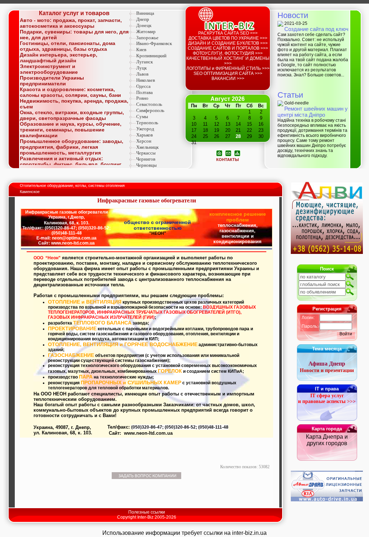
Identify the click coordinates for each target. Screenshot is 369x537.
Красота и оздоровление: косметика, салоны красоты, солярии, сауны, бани (70, 92)
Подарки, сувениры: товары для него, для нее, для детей (74, 34)
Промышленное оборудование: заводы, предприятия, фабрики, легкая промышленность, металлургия (71, 147)
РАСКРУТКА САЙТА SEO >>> (228, 33)
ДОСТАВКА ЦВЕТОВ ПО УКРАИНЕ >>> (227, 38)
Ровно (142, 98)
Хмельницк (147, 147)
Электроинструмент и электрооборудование (49, 69)
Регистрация (327, 309)
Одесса (143, 86)
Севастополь (149, 104)
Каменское (30, 191)
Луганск (144, 61)
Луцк (141, 68)
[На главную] (219, 153)
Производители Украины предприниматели (52, 80)
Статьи (290, 94)
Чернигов (145, 159)
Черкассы (146, 153)
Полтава (144, 92)
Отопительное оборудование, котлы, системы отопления (73, 185)
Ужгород (145, 128)
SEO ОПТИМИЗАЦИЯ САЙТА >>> (228, 73)
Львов (142, 74)
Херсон (143, 141)
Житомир (146, 31)
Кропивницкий (151, 55)
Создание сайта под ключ (316, 29)
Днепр (142, 19)
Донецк (143, 25)
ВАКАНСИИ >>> (228, 78)
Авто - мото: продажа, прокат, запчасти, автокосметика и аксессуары (71, 23)
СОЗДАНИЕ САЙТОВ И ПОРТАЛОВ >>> (228, 48)
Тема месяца (327, 349)
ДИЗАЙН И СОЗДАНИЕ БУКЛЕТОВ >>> (228, 43)
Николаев (145, 80)
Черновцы (146, 165)
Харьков (144, 135)
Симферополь (150, 110)
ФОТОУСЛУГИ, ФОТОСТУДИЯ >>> (228, 53)
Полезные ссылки (146, 512)
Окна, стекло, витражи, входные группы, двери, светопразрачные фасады (72, 115)
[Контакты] (228, 153)
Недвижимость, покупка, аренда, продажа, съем (74, 103)
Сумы (142, 116)
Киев (141, 49)
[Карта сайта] (237, 153)
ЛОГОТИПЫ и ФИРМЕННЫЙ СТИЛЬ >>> (228, 68)
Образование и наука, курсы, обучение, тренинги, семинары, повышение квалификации (70, 129)
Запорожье (147, 37)
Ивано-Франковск (154, 43)
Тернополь (147, 122)
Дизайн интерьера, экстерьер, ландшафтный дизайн (58, 57)
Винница (145, 13)
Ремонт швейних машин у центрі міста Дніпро (312, 112)
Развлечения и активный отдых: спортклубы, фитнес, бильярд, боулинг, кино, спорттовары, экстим (71, 164)
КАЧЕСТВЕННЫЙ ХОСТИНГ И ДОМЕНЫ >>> (228, 61)
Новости (292, 15)
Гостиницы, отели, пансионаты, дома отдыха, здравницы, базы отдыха (67, 46)
